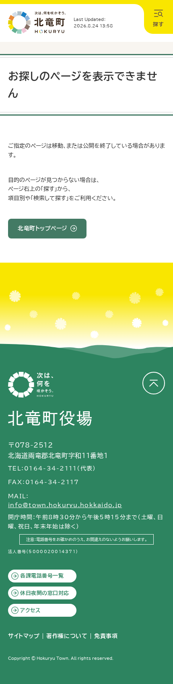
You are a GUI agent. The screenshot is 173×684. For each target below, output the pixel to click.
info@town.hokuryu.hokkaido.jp (65, 505)
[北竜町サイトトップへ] (37, 22)
